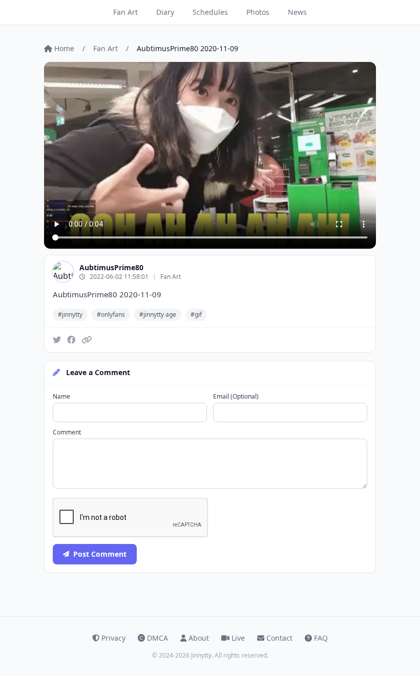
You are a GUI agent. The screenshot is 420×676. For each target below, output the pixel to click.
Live (238, 638)
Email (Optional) (236, 396)
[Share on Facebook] (71, 340)
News (297, 12)
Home (64, 48)
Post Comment (100, 554)
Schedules (210, 12)
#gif (196, 314)
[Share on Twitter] (57, 340)
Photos (257, 12)
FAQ (321, 638)
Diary (165, 12)
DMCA (157, 638)
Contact (279, 638)
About (198, 638)
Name (61, 396)
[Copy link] (86, 340)
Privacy (113, 638)
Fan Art (125, 12)
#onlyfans (111, 314)
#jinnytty (70, 314)
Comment (67, 432)
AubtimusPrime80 (111, 267)
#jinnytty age (157, 314)
